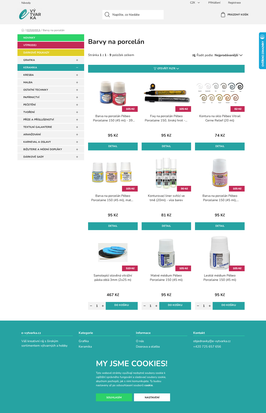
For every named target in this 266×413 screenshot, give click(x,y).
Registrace (234, 3)
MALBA (28, 82)
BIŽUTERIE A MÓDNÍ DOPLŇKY (42, 149)
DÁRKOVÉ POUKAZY (36, 52)
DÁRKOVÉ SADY (33, 157)
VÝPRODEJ (29, 45)
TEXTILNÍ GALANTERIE (37, 127)
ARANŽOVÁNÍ (32, 134)
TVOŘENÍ (29, 112)
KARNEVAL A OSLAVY (37, 142)
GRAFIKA (29, 60)
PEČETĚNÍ (29, 105)
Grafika (84, 341)
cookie (148, 385)
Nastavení (152, 397)
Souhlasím (114, 397)
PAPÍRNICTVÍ (31, 97)
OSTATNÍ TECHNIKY (35, 90)
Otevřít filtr (166, 68)
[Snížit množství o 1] (91, 306)
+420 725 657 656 (207, 346)
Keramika (85, 346)
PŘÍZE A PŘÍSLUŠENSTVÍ (38, 119)
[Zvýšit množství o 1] (103, 306)
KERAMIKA (30, 67)
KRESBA (28, 75)
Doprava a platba (148, 346)
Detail (112, 146)
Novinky (29, 38)
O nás (140, 341)
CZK (193, 3)
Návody (26, 3)
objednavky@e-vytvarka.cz (211, 341)
